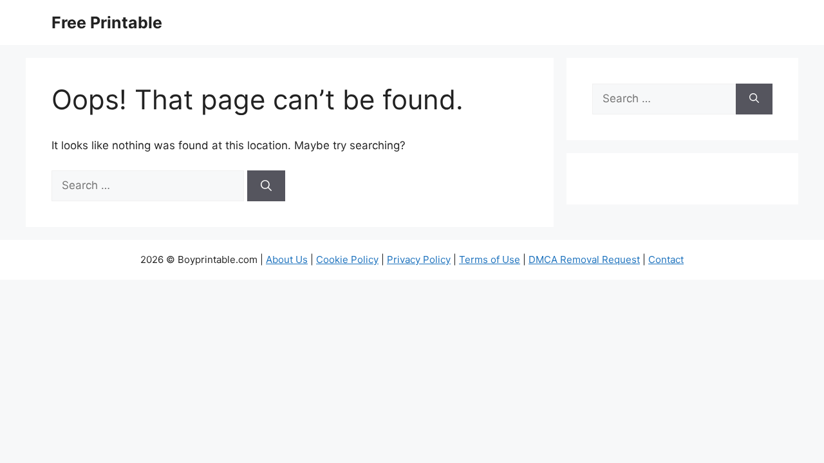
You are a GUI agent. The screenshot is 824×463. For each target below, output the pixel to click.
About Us (287, 259)
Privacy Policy (419, 259)
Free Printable (107, 22)
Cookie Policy (347, 259)
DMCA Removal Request (584, 259)
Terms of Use (489, 259)
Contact (666, 259)
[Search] (266, 185)
